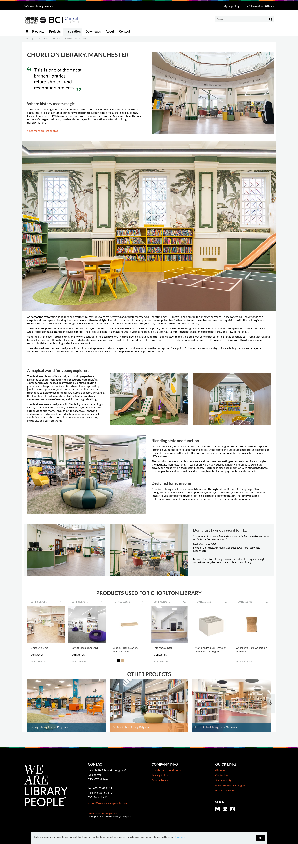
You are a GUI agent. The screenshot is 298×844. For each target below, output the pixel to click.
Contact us (221, 775)
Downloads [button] (93, 31)
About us (220, 769)
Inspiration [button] (73, 31)
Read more (180, 837)
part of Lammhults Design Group (102, 813)
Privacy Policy (160, 775)
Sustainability (223, 780)
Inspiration (41, 38)
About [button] (110, 31)
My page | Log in (232, 6)
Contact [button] (124, 31)
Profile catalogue (225, 790)
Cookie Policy (160, 780)
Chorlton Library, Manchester (69, 38)
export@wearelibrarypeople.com (107, 803)
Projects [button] (55, 31)
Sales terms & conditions (166, 769)
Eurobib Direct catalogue (230, 785)
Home (27, 38)
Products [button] (38, 31)
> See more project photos (42, 130)
